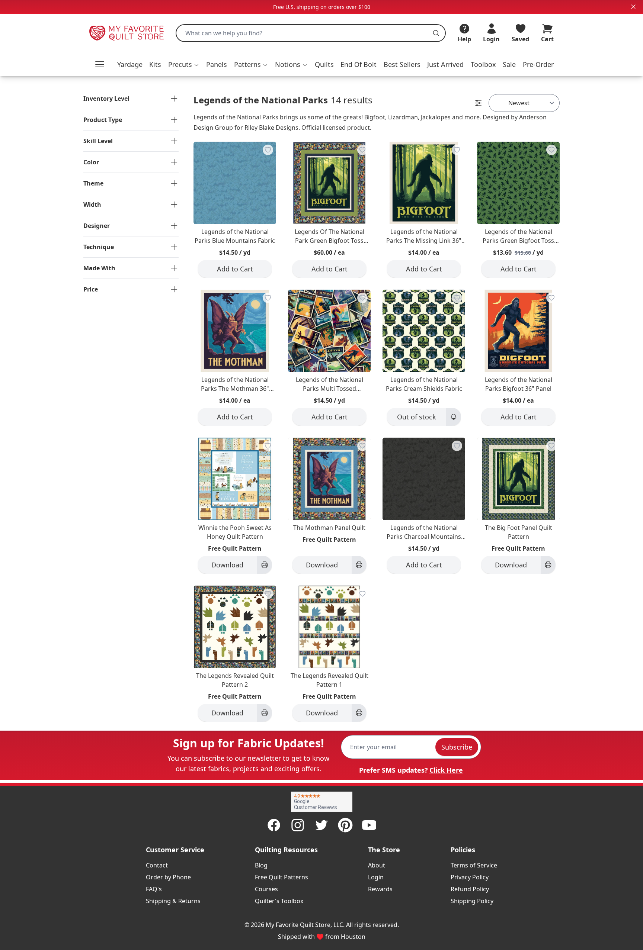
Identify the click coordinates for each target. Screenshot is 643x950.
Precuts (180, 64)
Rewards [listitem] (380, 889)
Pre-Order (538, 64)
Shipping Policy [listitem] (472, 901)
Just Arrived (445, 64)
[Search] (436, 33)
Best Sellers (402, 64)
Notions (287, 64)
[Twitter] (321, 825)
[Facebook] (273, 825)
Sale (509, 64)
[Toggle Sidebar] (478, 103)
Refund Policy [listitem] (470, 889)
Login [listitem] (376, 877)
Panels (216, 64)
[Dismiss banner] (633, 6)
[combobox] (311, 33)
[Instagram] (297, 825)
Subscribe (456, 747)
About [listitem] (376, 865)
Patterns (247, 64)
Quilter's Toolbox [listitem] (279, 901)
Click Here (446, 770)
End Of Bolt (358, 64)
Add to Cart (235, 268)
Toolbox (483, 64)
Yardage (130, 64)
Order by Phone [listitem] (168, 877)
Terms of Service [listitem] (474, 865)
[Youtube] (369, 825)
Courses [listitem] (266, 889)
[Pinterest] (345, 825)
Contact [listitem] (157, 865)
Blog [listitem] (261, 865)
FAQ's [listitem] (154, 889)
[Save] (268, 150)
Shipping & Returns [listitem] (173, 901)
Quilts (324, 64)
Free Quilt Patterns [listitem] (281, 877)
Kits (155, 64)
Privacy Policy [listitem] (470, 877)
